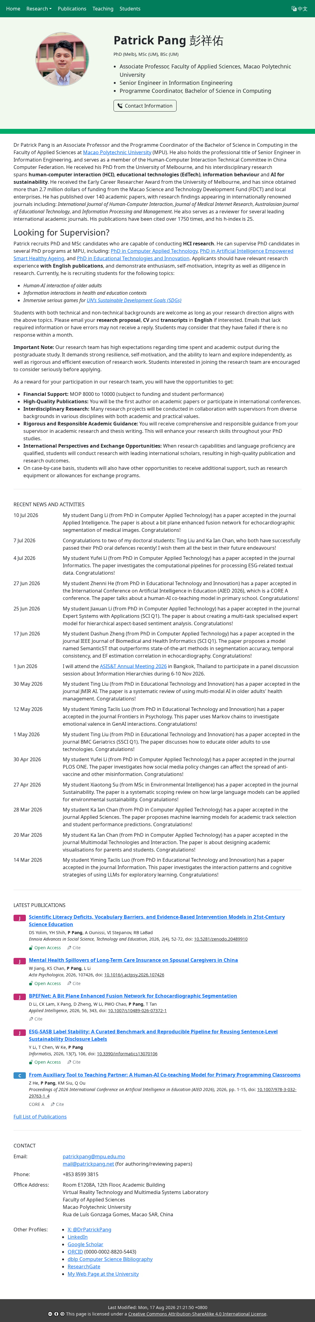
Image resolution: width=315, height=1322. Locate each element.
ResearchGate (84, 1266)
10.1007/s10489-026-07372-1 (137, 1010)
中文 (302, 8)
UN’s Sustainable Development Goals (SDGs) (134, 300)
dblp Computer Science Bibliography (110, 1259)
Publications (72, 8)
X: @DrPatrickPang (89, 1229)
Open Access (47, 947)
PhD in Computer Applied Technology (154, 251)
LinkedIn (78, 1237)
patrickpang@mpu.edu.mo (94, 1156)
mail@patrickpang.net (88, 1163)
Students (130, 8)
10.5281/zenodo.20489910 (221, 939)
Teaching (103, 8)
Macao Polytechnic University (117, 152)
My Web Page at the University (103, 1274)
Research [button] (37, 8)
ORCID (75, 1251)
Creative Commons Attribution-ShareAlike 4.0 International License (197, 1314)
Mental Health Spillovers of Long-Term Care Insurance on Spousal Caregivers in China (133, 960)
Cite (76, 947)
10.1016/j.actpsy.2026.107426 (134, 975)
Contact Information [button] (148, 105)
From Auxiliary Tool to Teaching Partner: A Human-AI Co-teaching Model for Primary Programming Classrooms (165, 1074)
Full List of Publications (40, 1116)
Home (13, 8)
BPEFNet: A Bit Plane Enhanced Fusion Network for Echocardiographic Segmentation (133, 995)
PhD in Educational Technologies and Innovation (133, 258)
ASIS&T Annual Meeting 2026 (133, 666)
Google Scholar (85, 1244)
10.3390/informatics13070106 (127, 1054)
